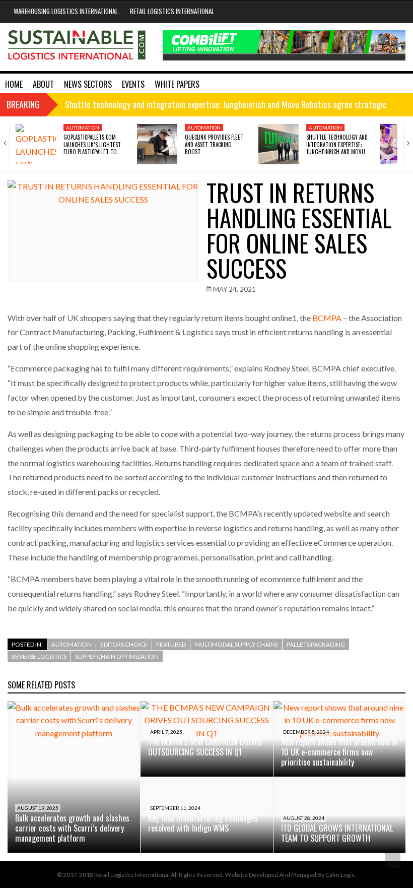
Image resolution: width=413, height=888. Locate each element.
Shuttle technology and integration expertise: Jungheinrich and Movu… (337, 144)
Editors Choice (124, 644)
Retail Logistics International (172, 11)
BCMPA (326, 318)
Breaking (23, 104)
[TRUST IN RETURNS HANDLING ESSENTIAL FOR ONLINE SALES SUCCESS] (103, 231)
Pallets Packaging (316, 644)
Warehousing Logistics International (66, 11)
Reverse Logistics (39, 656)
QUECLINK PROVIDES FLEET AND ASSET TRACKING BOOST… (214, 144)
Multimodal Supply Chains (236, 644)
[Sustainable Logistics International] (77, 47)
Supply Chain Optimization (117, 656)
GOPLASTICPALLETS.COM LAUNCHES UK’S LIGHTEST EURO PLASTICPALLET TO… (92, 144)
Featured (171, 644)
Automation (82, 127)
